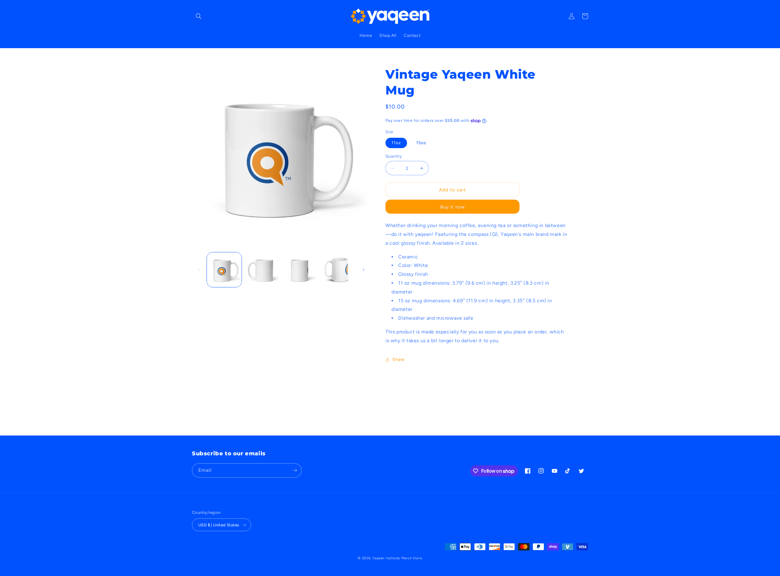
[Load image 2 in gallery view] (262, 269)
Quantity (393, 156)
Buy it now (452, 207)
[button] (198, 16)
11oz (396, 142)
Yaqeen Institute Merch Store (397, 558)
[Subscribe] (294, 470)
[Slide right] (363, 269)
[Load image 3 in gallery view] (299, 269)
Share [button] (398, 359)
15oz (421, 142)
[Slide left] (198, 269)
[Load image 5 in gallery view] (337, 269)
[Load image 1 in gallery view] (224, 269)
